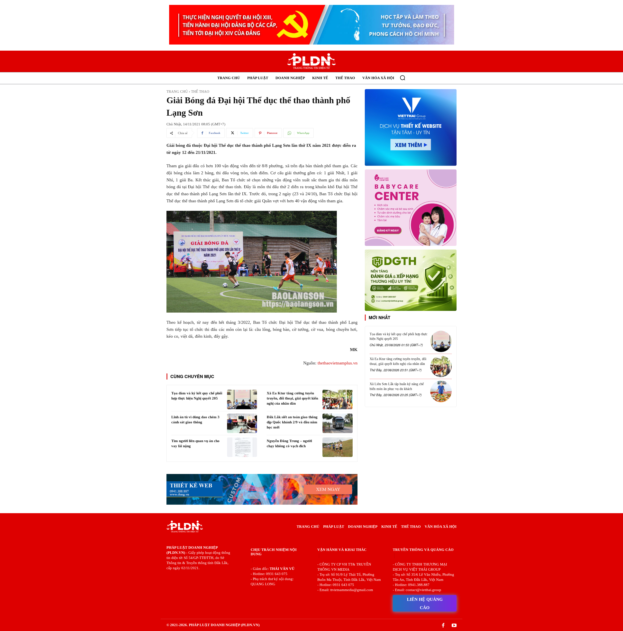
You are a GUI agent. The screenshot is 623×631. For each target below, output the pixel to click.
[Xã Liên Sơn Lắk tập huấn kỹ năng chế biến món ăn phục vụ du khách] (441, 391)
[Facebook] (443, 626)
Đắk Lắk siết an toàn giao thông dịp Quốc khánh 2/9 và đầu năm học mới (292, 422)
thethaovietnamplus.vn (337, 363)
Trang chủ (177, 91)
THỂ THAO (200, 91)
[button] (402, 78)
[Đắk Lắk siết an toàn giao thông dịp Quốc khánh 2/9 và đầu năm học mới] (337, 423)
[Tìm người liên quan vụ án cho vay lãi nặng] (242, 447)
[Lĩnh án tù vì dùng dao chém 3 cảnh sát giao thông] (242, 423)
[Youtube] (454, 626)
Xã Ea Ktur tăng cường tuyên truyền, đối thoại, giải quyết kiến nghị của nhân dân (292, 398)
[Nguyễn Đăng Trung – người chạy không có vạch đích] (337, 447)
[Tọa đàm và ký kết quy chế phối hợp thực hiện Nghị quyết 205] (242, 399)
